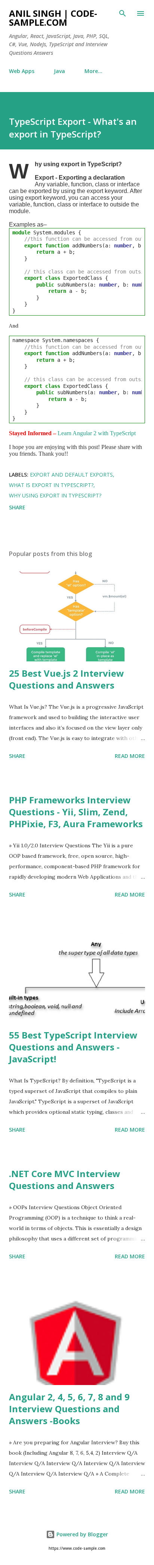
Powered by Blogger (81, 1534)
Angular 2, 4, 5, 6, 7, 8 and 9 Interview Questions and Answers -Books (69, 1409)
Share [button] (17, 507)
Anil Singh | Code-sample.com (53, 17)
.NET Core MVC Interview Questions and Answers (64, 1179)
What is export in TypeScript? (51, 485)
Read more (130, 755)
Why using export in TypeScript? (55, 495)
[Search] (122, 13)
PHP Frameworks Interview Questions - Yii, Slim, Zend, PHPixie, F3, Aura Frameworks (76, 812)
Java (59, 71)
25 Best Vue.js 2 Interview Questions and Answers (66, 679)
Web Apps (21, 71)
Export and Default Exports (71, 474)
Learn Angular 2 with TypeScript (97, 433)
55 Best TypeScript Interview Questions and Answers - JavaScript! (73, 1047)
